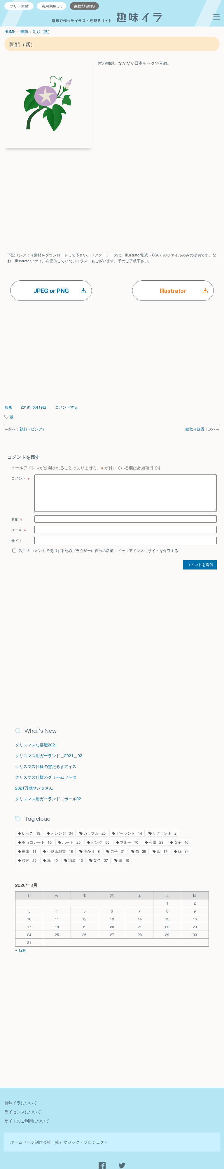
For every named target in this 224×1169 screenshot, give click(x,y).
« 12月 (20, 950)
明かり (91, 851)
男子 (117, 851)
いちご (31, 833)
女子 (181, 842)
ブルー (129, 842)
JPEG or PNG (51, 290)
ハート (71, 842)
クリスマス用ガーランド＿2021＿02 (48, 755)
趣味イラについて (20, 1102)
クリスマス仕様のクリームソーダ (45, 777)
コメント (20, 478)
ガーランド (129, 833)
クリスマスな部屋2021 (36, 745)
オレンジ (62, 833)
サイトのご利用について (26, 1121)
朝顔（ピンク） (33, 429)
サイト (16, 540)
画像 (8, 407)
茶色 (29, 860)
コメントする (66, 407)
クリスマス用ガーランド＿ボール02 (48, 798)
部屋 (75, 860)
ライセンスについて (22, 1111)
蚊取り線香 (195, 429)
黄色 (100, 860)
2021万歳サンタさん (34, 788)
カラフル (94, 833)
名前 (16, 519)
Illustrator (173, 290)
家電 (29, 851)
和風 (156, 842)
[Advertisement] (111, 194)
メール (18, 529)
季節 (24, 31)
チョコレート (37, 842)
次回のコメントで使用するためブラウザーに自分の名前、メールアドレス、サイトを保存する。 (100, 550)
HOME (10, 31)
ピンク (100, 842)
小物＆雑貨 (60, 851)
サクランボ (164, 833)
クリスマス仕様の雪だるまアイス (45, 766)
